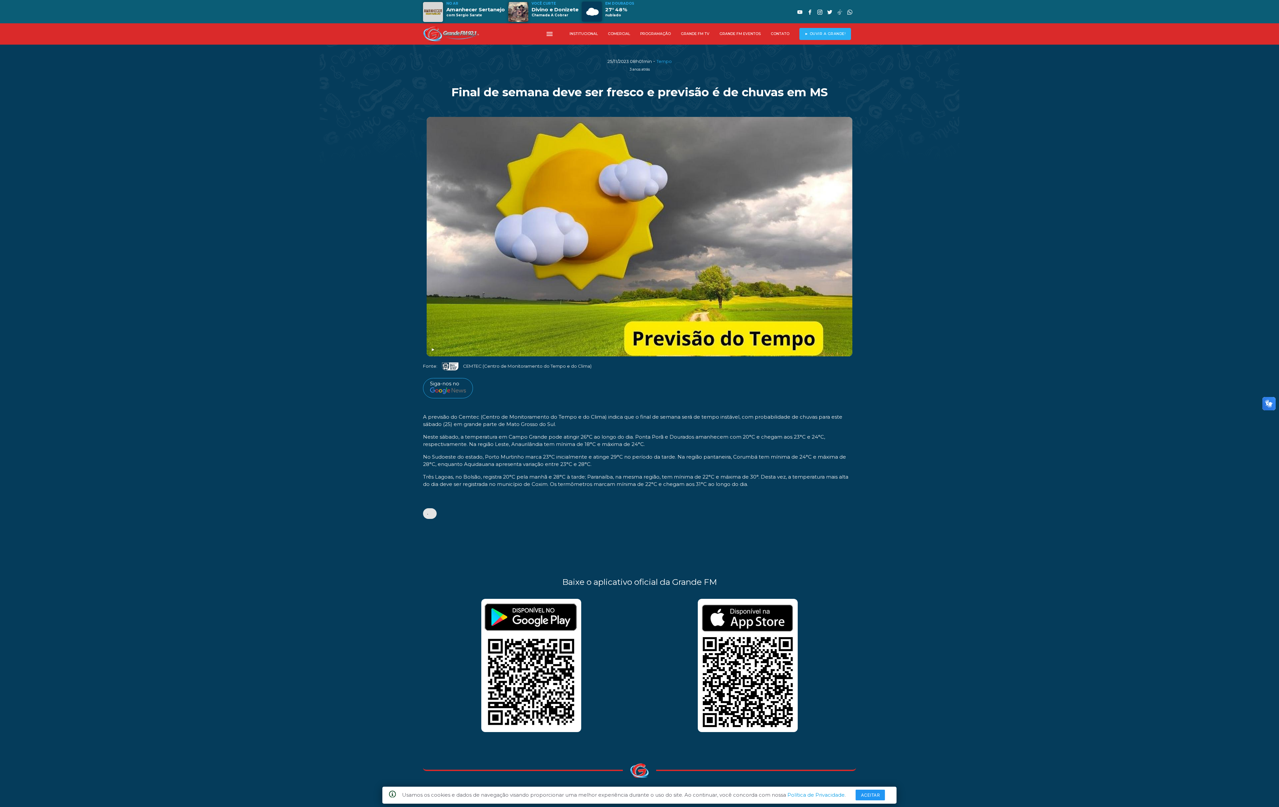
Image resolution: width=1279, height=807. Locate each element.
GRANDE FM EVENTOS (740, 34)
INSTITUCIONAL (584, 34)
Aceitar (870, 795)
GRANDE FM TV (695, 34)
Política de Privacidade (816, 795)
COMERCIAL (619, 34)
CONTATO (780, 34)
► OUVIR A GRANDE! (825, 34)
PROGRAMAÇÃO (655, 34)
